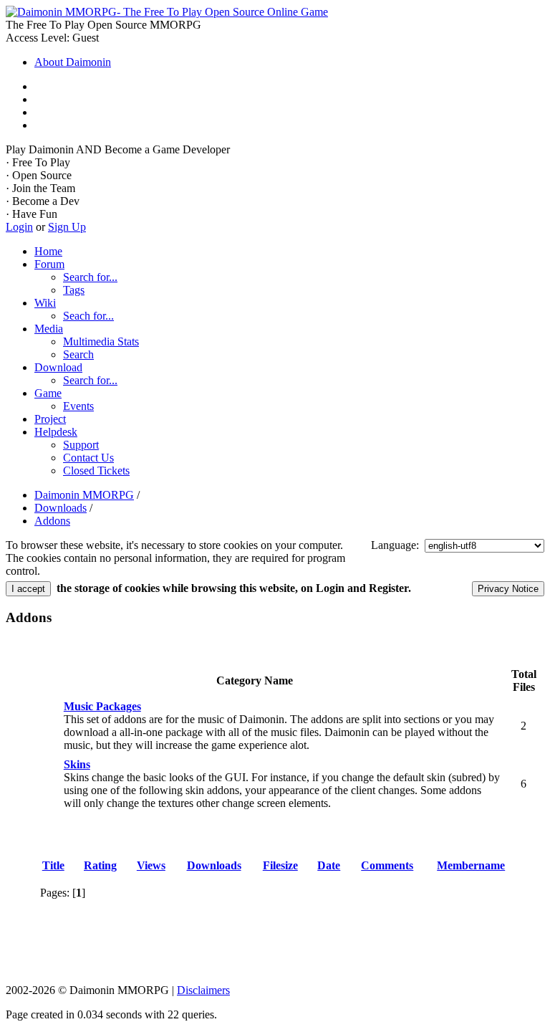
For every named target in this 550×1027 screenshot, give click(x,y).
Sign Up (67, 227)
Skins (77, 764)
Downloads (214, 865)
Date (328, 865)
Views (151, 865)
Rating (100, 865)
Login (19, 227)
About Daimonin (72, 62)
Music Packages (102, 706)
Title (53, 865)
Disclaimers (203, 990)
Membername (471, 865)
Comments (387, 865)
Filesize (280, 865)
